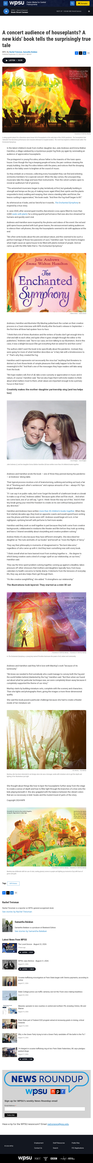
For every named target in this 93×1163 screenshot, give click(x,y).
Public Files (76, 1143)
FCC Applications (78, 1148)
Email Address (10, 1106)
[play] (6, 11)
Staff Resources (59, 1143)
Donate (83, 3)
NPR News (13, 883)
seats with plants (20, 214)
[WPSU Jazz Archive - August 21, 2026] (9, 964)
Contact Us (38, 1148)
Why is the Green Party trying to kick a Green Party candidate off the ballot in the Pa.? (51, 1034)
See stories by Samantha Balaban (31, 931)
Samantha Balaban (30, 52)
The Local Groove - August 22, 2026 (32, 944)
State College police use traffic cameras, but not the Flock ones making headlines (50, 992)
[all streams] (89, 11)
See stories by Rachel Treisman (17, 911)
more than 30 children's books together (56, 511)
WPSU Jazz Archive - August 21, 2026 (33, 961)
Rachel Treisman (15, 52)
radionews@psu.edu (58, 1124)
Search (55, 1148)
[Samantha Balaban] (7, 925)
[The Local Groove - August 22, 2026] (9, 948)
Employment (38, 1143)
